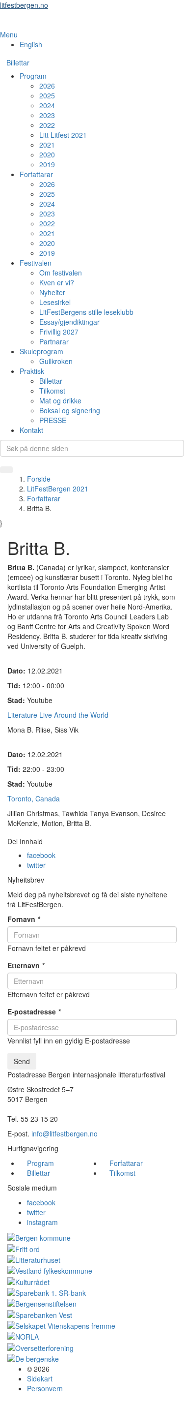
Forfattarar (36, 174)
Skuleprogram (41, 351)
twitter (36, 865)
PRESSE (52, 420)
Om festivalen (60, 272)
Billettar (17, 62)
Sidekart (40, 1378)
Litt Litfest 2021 (63, 135)
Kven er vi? (56, 282)
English (31, 44)
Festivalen (36, 263)
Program (33, 76)
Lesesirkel (55, 302)
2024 (47, 105)
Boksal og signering (69, 410)
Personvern (45, 1388)
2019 (47, 164)
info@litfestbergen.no (64, 1133)
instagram (42, 1222)
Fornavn (23, 919)
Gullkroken (56, 361)
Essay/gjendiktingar (69, 322)
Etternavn (25, 965)
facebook (41, 855)
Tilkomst (52, 391)
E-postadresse (33, 1011)
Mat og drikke (60, 400)
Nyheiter (52, 292)
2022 (47, 125)
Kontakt (31, 430)
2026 (47, 86)
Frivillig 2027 (59, 332)
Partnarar (54, 341)
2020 (47, 154)
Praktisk (32, 371)
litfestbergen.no (24, 5)
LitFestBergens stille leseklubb (86, 312)
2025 (47, 95)
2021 (47, 145)
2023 (47, 115)
